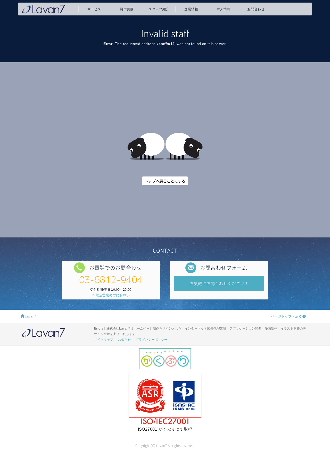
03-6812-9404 (111, 279)
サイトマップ (103, 339)
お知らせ (124, 339)
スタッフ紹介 (158, 9)
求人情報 (223, 9)
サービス (94, 9)
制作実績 (127, 9)
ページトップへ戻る (286, 316)
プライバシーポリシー (152, 339)
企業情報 (191, 9)
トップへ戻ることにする (165, 180)
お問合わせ (256, 9)
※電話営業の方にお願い (111, 295)
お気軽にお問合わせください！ (219, 283)
